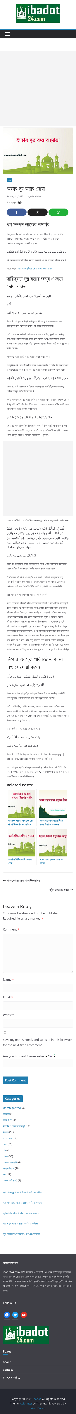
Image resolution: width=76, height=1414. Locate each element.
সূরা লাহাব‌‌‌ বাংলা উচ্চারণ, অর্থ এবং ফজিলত (20, 1223)
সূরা (4, 1174)
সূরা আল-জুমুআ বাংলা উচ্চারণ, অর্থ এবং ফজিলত (23, 1192)
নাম (4, 1150)
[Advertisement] (38, 88)
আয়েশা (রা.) (8, 1120)
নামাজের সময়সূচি (10, 1162)
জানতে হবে (7, 1138)
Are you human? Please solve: (24, 1056)
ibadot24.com (11, 1272)
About (7, 1362)
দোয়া (9, 180)
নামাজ (5, 1156)
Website (8, 1015)
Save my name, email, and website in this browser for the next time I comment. (37, 1042)
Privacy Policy (11, 1377)
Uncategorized (12, 1108)
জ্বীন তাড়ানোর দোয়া (59, 890)
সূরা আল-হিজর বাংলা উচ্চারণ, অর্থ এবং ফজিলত (22, 1202)
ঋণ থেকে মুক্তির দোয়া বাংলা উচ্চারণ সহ (35, 268)
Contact (8, 1369)
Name (8, 980)
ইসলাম (5, 1132)
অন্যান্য (6, 1114)
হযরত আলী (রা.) (10, 1180)
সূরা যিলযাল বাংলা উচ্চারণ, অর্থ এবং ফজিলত (21, 1234)
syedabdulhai (35, 196)
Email (8, 997)
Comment (11, 929)
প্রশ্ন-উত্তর (8, 1168)
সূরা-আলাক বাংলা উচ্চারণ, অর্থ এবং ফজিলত (21, 1213)
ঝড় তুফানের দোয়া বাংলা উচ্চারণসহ (23, 880)
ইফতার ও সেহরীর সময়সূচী (14, 1126)
